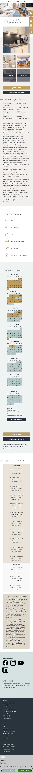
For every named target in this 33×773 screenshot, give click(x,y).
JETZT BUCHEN (16, 88)
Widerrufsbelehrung (8, 733)
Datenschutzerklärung (9, 731)
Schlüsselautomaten (8, 744)
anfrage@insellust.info (9, 709)
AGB (4, 726)
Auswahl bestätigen (8, 770)
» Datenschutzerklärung (27, 768)
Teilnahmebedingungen (9, 749)
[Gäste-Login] (31, 13)
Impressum (5, 738)
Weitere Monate (16, 419)
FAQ (4, 724)
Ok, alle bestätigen (25, 770)
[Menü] (30, 2)
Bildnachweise (6, 736)
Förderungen (6, 751)
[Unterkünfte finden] (31, 20)
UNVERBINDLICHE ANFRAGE (16, 93)
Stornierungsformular (9, 729)
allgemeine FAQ (9, 688)
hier (26, 1)
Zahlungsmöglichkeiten (9, 746)
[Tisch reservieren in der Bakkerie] (31, 25)
